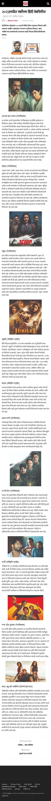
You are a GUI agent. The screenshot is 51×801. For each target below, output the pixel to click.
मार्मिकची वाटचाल (6, 789)
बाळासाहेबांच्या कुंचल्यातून (8, 786)
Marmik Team (13, 20)
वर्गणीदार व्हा (26, 789)
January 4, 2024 (27, 20)
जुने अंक (37, 784)
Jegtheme (5, 796)
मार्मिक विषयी (33, 786)
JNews (9, 793)
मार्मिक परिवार (22, 786)
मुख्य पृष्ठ (17, 789)
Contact (4, 784)
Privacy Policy (16, 784)
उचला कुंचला (28, 784)
